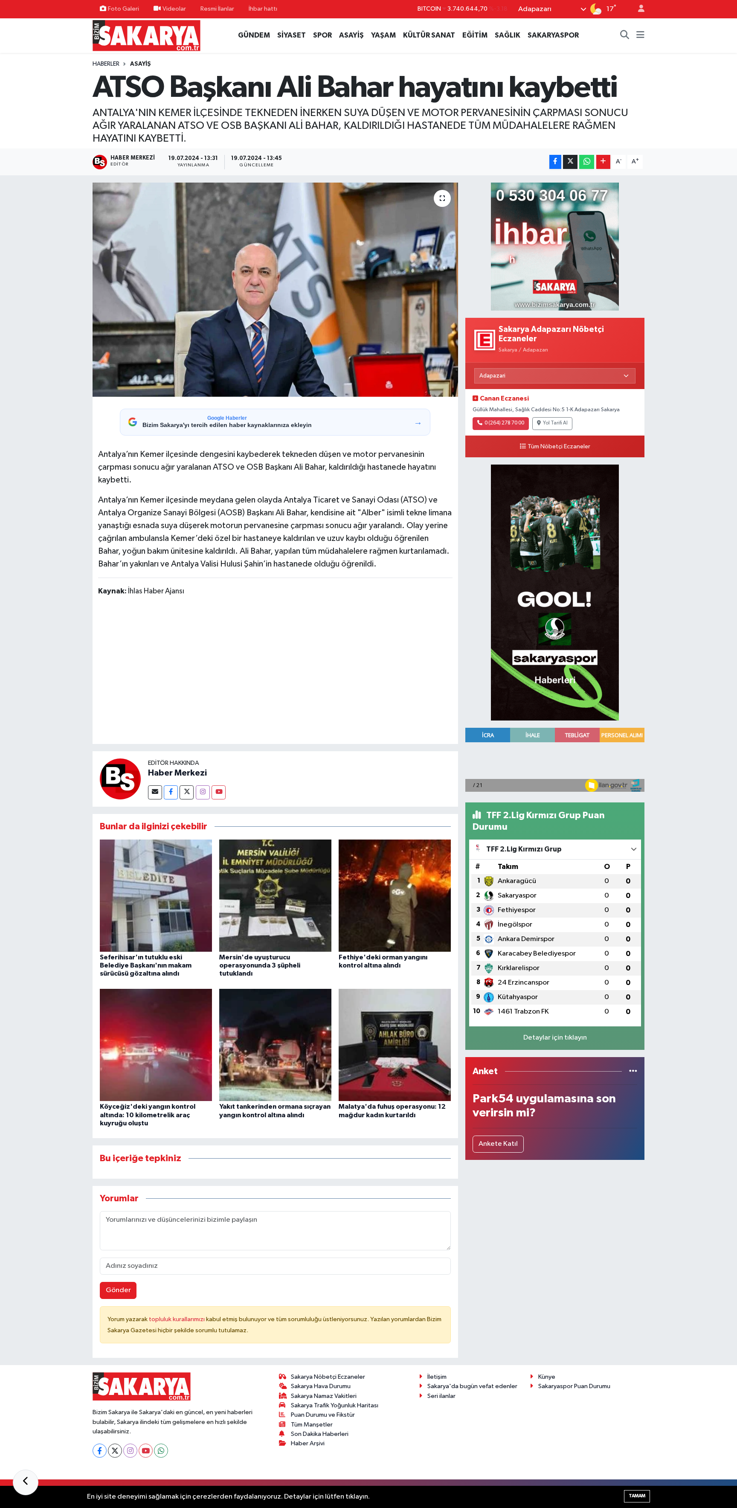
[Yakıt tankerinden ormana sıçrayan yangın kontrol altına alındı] (275, 1045)
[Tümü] (633, 1071)
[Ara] (625, 35)
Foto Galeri (123, 9)
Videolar (174, 9)
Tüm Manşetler (312, 1424)
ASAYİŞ (351, 35)
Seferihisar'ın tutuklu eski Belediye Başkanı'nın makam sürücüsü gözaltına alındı (146, 965)
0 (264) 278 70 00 (504, 423)
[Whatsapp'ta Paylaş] (586, 162)
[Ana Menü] (640, 35)
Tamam (637, 1495)
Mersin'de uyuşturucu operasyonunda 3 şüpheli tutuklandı (259, 965)
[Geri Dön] (25, 1482)
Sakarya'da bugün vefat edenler (472, 1386)
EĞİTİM (474, 35)
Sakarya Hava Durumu (321, 1386)
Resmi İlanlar (217, 9)
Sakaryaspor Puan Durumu (574, 1386)
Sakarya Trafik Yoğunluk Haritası (334, 1405)
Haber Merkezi (177, 773)
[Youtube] (219, 792)
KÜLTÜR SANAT (429, 35)
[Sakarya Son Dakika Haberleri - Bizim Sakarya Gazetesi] (146, 35)
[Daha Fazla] (603, 162)
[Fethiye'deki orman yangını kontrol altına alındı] (395, 895)
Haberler (106, 64)
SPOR (322, 35)
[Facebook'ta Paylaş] (555, 162)
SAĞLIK (507, 35)
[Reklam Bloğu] (555, 246)
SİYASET (291, 35)
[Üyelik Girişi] (637, 9)
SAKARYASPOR (553, 35)
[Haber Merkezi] (120, 778)
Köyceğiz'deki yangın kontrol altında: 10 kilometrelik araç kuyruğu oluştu (147, 1114)
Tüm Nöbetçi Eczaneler (559, 447)
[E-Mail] (155, 792)
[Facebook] (171, 792)
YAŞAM (383, 35)
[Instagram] (203, 792)
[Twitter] (187, 792)
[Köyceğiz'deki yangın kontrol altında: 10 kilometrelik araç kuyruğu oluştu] (156, 1045)
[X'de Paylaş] (570, 162)
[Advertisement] (275, 671)
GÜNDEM (254, 35)
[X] (115, 1451)
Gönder (118, 1290)
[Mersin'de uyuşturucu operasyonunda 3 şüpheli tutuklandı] (275, 895)
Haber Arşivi (308, 1443)
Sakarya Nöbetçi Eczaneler (328, 1377)
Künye (546, 1377)
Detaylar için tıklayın (555, 1037)
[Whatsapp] (161, 1451)
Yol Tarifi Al (555, 423)
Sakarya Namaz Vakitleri (324, 1396)
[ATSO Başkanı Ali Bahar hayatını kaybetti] (275, 290)
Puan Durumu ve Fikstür (323, 1415)
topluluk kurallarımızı (177, 1319)
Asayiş (140, 64)
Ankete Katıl (498, 1144)
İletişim (437, 1377)
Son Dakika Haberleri (319, 1434)
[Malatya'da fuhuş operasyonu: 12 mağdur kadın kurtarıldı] (395, 1045)
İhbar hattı (263, 9)
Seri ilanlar (441, 1396)
